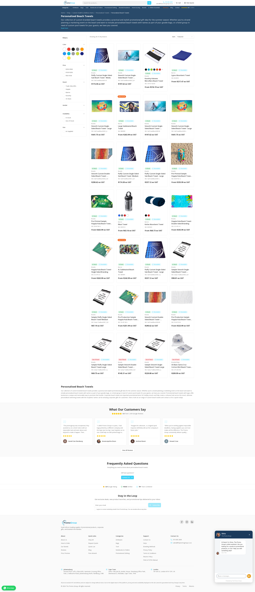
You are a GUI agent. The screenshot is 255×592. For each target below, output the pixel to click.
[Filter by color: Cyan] (69, 53)
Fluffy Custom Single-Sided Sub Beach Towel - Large (155, 175)
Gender (65, 105)
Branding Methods (149, 547)
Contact (177, 7)
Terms (184, 586)
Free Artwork (92, 553)
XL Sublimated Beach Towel (126, 270)
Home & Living (136, 7)
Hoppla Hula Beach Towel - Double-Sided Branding (181, 222)
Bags (82, 7)
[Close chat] (249, 534)
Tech (87, 7)
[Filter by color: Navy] (82, 53)
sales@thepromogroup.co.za (164, 3)
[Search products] (149, 3)
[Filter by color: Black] (73, 49)
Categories (65, 7)
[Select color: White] (127, 215)
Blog (171, 7)
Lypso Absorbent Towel (180, 75)
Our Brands (64, 547)
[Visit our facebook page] (182, 522)
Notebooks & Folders (96, 7)
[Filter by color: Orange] (82, 49)
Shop (68, 13)
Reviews (63, 550)
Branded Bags (175, 362)
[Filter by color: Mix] (77, 49)
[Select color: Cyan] (149, 69)
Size (64, 127)
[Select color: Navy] (154, 69)
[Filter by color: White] (64, 58)
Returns (191, 586)
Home (63, 13)
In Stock (68, 118)
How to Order (65, 543)
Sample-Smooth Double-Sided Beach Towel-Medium (127, 366)
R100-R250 (69, 72)
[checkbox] (64, 69)
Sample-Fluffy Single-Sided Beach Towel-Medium (101, 318)
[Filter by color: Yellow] (69, 58)
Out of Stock (70, 121)
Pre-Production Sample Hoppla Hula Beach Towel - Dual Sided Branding (181, 318)
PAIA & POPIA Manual (150, 560)
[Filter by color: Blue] (64, 53)
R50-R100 (69, 76)
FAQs (145, 543)
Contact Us (126, 477)
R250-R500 (69, 69)
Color (64, 44)
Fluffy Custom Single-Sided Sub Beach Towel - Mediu (101, 76)
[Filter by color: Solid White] (64, 49)
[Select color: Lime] (151, 69)
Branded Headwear (124, 7)
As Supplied (69, 131)
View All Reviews (127, 450)
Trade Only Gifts (71, 86)
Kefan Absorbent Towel (154, 224)
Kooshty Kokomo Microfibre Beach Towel (154, 79)
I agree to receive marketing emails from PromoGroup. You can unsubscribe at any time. (121, 509)
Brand (65, 82)
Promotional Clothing (111, 7)
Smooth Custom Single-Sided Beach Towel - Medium (127, 76)
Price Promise (65, 553)
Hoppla (68, 89)
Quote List (91, 547)
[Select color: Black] (146, 69)
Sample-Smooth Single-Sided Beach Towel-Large (154, 366)
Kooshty (68, 96)
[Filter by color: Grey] (73, 53)
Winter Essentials (155, 7)
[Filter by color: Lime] (77, 53)
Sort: (173, 37)
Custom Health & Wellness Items (83, 13)
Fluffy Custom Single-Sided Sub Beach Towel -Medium (128, 175)
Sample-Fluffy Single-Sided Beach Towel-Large (101, 366)
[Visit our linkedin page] (192, 522)
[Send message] (249, 576)
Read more (64, 28)
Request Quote (93, 543)
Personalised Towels (102, 13)
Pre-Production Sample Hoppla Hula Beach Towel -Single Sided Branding (128, 318)
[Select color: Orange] (157, 69)
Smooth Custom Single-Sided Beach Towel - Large (101, 127)
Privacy (178, 586)
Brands (144, 7)
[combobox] (185, 37)
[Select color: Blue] (119, 215)
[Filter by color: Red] (69, 49)
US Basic (68, 99)
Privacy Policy (147, 550)
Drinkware (76, 7)
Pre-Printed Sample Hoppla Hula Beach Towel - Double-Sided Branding (181, 175)
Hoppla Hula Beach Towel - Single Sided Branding (101, 270)
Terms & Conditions (149, 553)
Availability (66, 114)
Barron (68, 92)
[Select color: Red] (160, 69)
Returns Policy (147, 557)
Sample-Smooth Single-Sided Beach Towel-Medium (180, 270)
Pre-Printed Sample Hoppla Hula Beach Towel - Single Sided (101, 222)
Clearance (165, 7)
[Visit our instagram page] (187, 522)
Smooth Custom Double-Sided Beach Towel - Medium (100, 175)
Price (64, 65)
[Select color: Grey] (122, 215)
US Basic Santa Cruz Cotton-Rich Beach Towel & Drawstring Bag (181, 366)
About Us (64, 540)
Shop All (91, 540)
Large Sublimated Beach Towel (127, 127)
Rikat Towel (122, 224)
